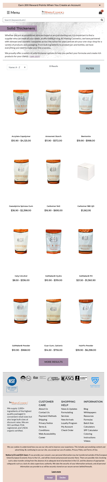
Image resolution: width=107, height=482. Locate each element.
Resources (89, 416)
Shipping (43, 419)
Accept (50, 477)
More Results (53, 362)
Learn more (56, 472)
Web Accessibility (47, 433)
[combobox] (53, 20)
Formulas (88, 419)
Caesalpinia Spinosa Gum (21, 206)
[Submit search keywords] (102, 20)
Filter (90, 68)
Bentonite (86, 136)
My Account (67, 426)
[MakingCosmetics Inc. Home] (53, 12)
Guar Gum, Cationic (53, 345)
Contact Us (44, 412)
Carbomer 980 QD (85, 206)
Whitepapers (90, 412)
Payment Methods (48, 416)
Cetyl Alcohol (21, 276)
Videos (87, 440)
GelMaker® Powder (21, 345)
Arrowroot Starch (53, 136)
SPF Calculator (91, 430)
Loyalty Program (69, 423)
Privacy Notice (46, 423)
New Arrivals (67, 419)
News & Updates (69, 408)
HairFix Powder (86, 345)
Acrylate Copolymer (21, 136)
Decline (63, 477)
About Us (43, 408)
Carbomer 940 (53, 206)
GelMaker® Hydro (53, 276)
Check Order (67, 430)
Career (42, 437)
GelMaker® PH (86, 276)
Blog (86, 408)
